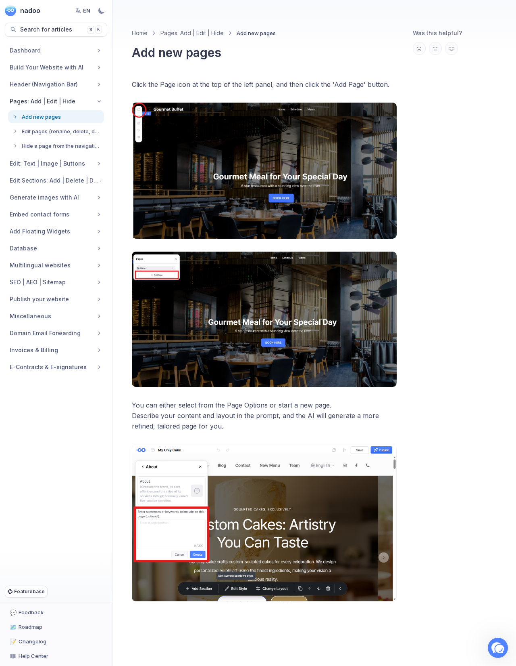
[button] (498, 648)
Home (140, 32)
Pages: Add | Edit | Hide (192, 32)
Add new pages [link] (256, 33)
